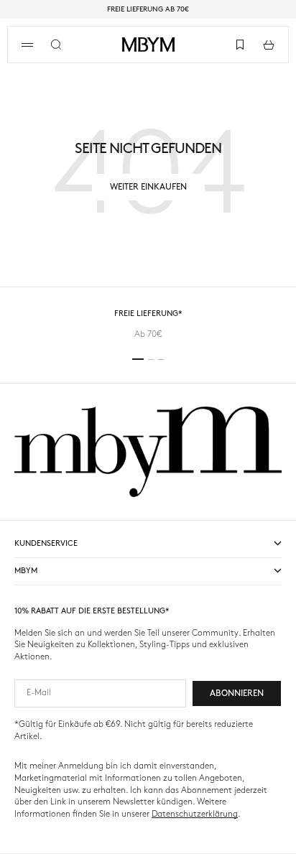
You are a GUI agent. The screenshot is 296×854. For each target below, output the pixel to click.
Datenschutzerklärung (195, 814)
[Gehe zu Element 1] (138, 359)
